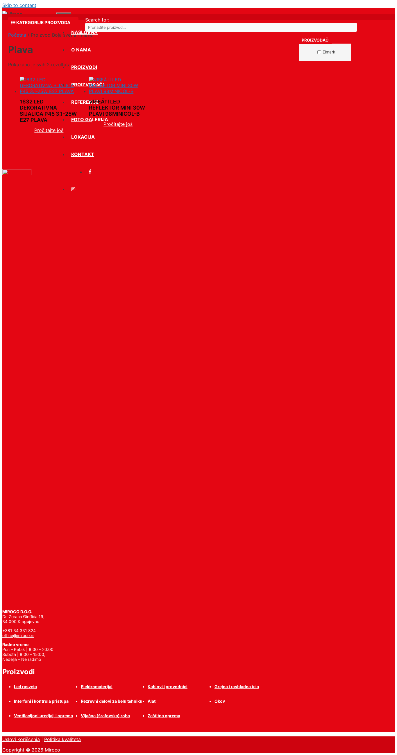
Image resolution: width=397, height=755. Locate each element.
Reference (85, 102)
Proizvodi (84, 67)
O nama (81, 50)
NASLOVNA (84, 32)
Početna (17, 35)
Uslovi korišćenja (21, 739)
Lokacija (83, 137)
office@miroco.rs (18, 635)
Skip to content (19, 5)
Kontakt (82, 154)
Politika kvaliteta (62, 739)
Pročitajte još (48, 130)
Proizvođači (87, 84)
